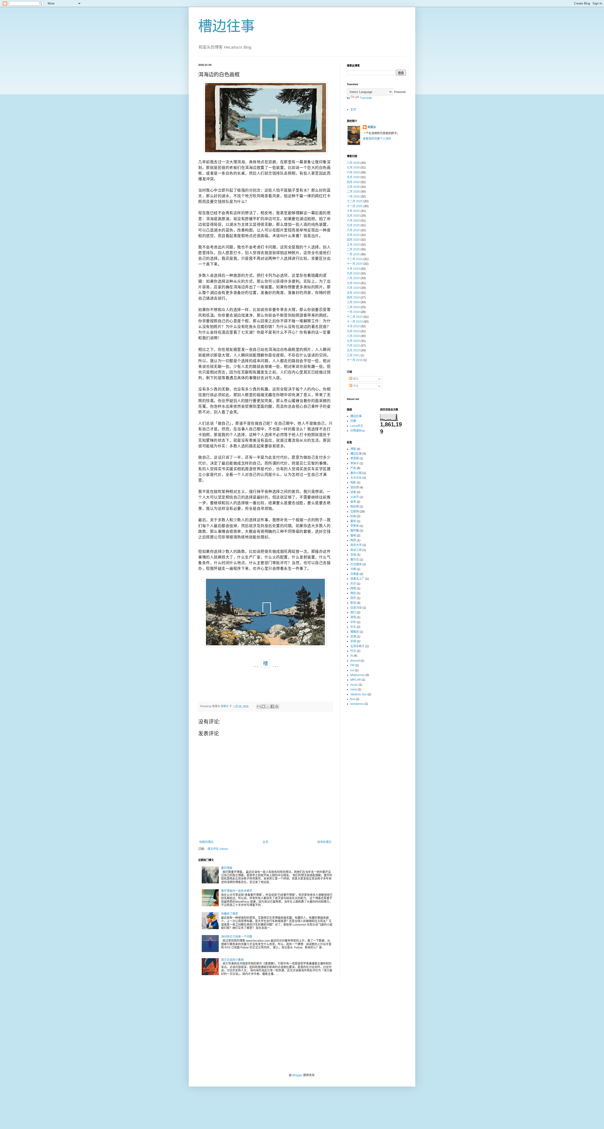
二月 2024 (353, 307)
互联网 (354, 511)
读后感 (354, 487)
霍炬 (353, 521)
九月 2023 (353, 331)
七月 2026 (353, 167)
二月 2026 (353, 191)
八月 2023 (353, 336)
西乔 (353, 598)
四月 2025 (353, 239)
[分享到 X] (267, 706)
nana (353, 689)
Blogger (297, 1075)
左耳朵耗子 (357, 646)
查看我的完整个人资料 (377, 138)
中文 (353, 627)
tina (352, 699)
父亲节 (354, 497)
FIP (352, 665)
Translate (366, 98)
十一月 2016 (355, 360)
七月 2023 (353, 341)
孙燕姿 (354, 574)
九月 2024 (353, 273)
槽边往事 (226, 26)
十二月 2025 (355, 201)
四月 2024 (353, 297)
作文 (353, 651)
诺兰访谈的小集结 (232, 959)
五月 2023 (353, 350)
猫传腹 (354, 530)
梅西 (353, 540)
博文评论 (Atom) (217, 849)
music (354, 684)
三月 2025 (353, 244)
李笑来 (354, 526)
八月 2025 (353, 220)
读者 (353, 492)
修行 (353, 612)
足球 (353, 641)
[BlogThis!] (263, 706)
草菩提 (354, 458)
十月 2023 (353, 326)
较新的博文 (206, 842)
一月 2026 (353, 196)
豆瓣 (353, 421)
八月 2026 (353, 162)
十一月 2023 (355, 321)
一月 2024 (353, 312)
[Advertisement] (302, 1026)
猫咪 (353, 535)
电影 (353, 482)
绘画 (353, 516)
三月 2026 (353, 187)
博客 (353, 449)
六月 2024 (353, 288)
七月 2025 (353, 225)
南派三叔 (356, 550)
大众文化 (356, 477)
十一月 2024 (355, 263)
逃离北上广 (357, 578)
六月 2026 (353, 172)
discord (355, 660)
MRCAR (355, 679)
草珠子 (354, 463)
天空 (353, 583)
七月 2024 (353, 283)
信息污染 (356, 607)
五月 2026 (353, 177)
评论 (355, 386)
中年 (353, 622)
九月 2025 (353, 215)
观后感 (354, 506)
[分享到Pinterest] (276, 706)
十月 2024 (353, 268)
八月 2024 (353, 278)
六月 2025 (353, 230)
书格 (353, 569)
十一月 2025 (355, 206)
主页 (265, 842)
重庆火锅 (356, 473)
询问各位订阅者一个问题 (236, 936)
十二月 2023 (355, 317)
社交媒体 (356, 564)
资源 (353, 636)
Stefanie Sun (358, 694)
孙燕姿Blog (357, 430)
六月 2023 (353, 345)
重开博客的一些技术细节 (236, 891)
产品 (353, 468)
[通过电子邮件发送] (258, 706)
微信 (353, 593)
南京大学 (356, 545)
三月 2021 (353, 355)
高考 (353, 502)
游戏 (353, 617)
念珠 (353, 554)
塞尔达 (354, 559)
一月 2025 (353, 254)
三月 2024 (353, 302)
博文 (355, 379)
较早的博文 (324, 842)
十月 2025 (353, 211)
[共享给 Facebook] (272, 706)
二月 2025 (353, 249)
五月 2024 (353, 292)
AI (351, 655)
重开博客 (226, 868)
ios (352, 670)
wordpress (357, 703)
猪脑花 (354, 632)
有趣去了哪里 (229, 913)
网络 (353, 588)
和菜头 (372, 127)
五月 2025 (353, 235)
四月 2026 (353, 182)
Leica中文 (356, 426)
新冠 (353, 602)
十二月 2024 (355, 259)
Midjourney (357, 675)
